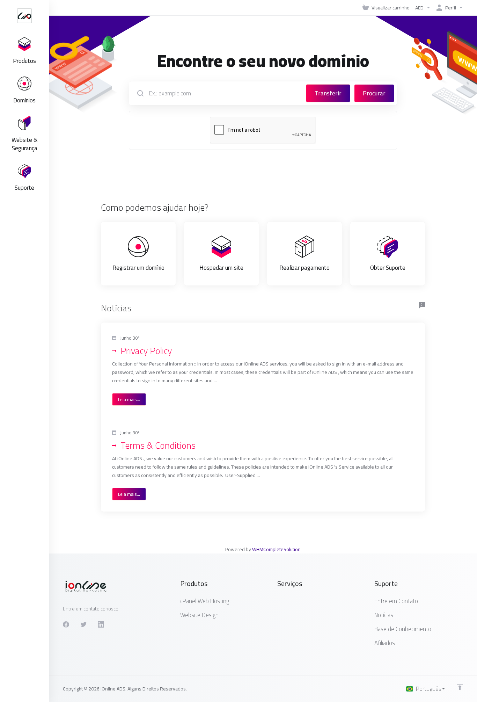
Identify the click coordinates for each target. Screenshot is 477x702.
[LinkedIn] (101, 624)
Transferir (328, 93)
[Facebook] (66, 624)
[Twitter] (83, 624)
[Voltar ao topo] (460, 687)
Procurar (374, 93)
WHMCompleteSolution (276, 549)
